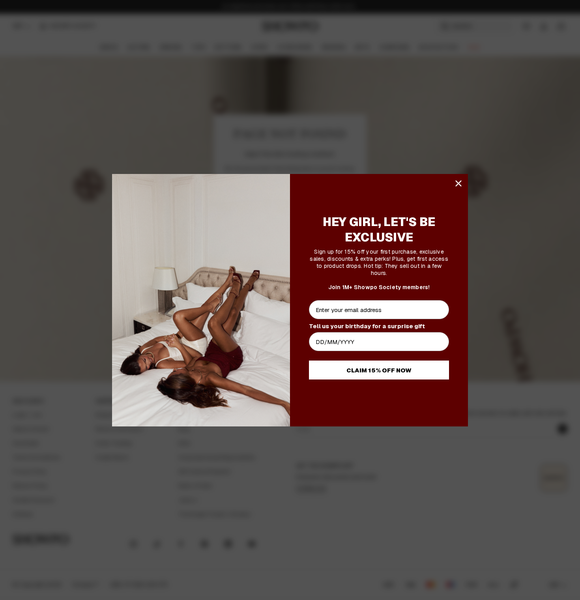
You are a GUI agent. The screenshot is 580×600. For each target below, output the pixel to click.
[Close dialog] (458, 183)
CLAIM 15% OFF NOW (379, 370)
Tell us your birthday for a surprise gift (367, 326)
